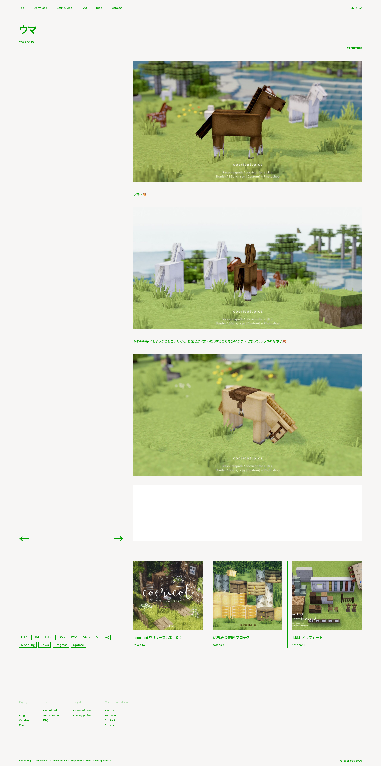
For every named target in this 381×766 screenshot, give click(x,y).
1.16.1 (36, 637)
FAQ (84, 7)
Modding (102, 637)
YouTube (110, 715)
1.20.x (61, 637)
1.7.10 (74, 637)
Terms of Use (82, 710)
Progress (355, 48)
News (44, 645)
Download (40, 7)
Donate (109, 725)
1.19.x (48, 637)
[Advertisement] (247, 513)
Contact (110, 720)
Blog (99, 7)
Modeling (28, 645)
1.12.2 (24, 637)
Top (21, 7)
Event (23, 725)
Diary (86, 637)
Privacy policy (82, 715)
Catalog (117, 7)
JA (360, 7)
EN (352, 7)
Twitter (109, 710)
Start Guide (64, 7)
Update (78, 645)
